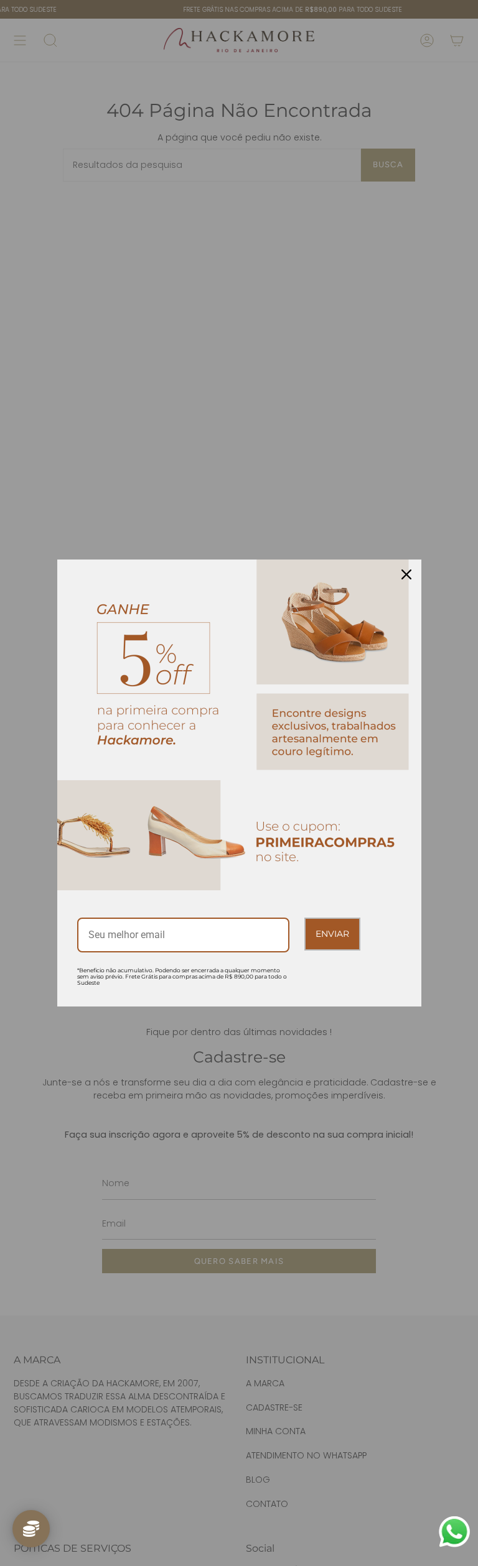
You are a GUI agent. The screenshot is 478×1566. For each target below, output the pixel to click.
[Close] (406, 574)
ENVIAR (332, 933)
